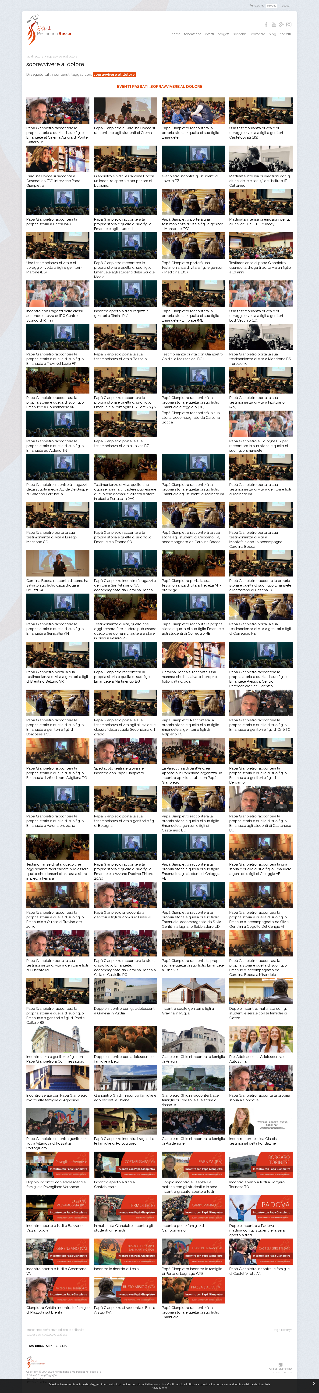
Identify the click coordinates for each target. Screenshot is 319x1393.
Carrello (271, 5)
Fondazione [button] (192, 34)
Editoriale (258, 34)
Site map (62, 1345)
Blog (272, 34)
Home (176, 34)
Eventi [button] (209, 34)
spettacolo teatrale (54, 1334)
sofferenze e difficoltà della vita (63, 1330)
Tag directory (34, 56)
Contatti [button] (285, 34)
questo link (159, 1384)
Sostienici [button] (240, 34)
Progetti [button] (224, 34)
